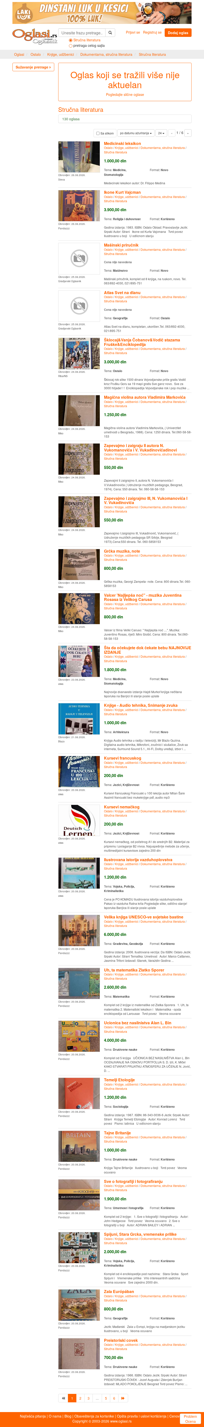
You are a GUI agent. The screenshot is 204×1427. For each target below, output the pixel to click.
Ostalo (36, 54)
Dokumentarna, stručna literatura (106, 54)
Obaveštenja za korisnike (94, 1416)
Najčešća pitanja (33, 1416)
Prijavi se (133, 32)
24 (160, 133)
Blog (67, 1416)
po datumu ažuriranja (135, 133)
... (97, 1398)
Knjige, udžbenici (60, 54)
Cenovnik (176, 1416)
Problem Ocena (190, 1419)
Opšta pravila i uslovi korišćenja (141, 1416)
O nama (55, 1416)
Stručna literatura (152, 54)
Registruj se (152, 32)
